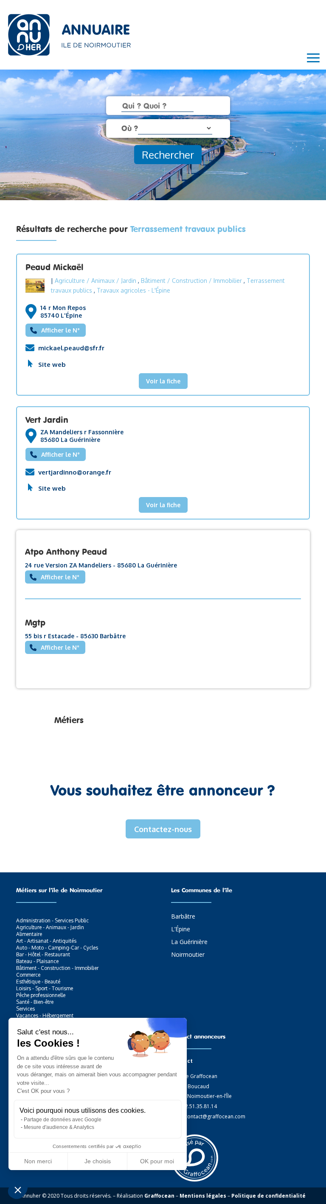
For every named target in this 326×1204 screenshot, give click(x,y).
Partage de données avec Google (62, 1120)
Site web (52, 364)
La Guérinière (189, 942)
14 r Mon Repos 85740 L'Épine (63, 311)
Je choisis (97, 1161)
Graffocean (159, 1195)
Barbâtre (183, 916)
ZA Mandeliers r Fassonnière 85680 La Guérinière (82, 435)
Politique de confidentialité (268, 1195)
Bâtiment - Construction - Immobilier (57, 968)
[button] (18, 1189)
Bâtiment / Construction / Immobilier (191, 280)
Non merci (38, 1161)
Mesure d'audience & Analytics (59, 1127)
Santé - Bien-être (34, 1002)
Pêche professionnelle (40, 995)
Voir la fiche (163, 381)
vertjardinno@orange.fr (74, 472)
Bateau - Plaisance (37, 961)
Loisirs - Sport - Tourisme (44, 988)
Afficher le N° (60, 330)
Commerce (28, 975)
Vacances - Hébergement (44, 1015)
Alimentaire (29, 934)
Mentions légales (203, 1195)
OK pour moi (157, 1161)
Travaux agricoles (121, 290)
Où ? (129, 128)
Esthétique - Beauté (38, 981)
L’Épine (180, 929)
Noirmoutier (188, 955)
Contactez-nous (163, 829)
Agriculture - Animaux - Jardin (50, 927)
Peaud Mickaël (54, 267)
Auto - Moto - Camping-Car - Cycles (57, 947)
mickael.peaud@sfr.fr (71, 348)
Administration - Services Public (52, 920)
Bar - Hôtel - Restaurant (43, 954)
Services (25, 1009)
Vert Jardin (46, 419)
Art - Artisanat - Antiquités (46, 941)
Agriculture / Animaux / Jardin (95, 280)
